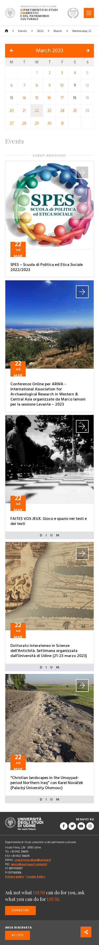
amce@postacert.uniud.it (29, 864)
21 (24, 110)
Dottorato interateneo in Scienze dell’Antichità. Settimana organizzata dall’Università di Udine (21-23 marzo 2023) (48, 651)
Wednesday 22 (81, 31)
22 (37, 110)
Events (22, 31)
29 (37, 123)
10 (62, 85)
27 (11, 123)
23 (49, 110)
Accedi (18, 935)
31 (62, 123)
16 (49, 98)
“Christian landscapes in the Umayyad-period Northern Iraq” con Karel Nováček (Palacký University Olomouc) (46, 783)
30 (49, 123)
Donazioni (20, 910)
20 (11, 110)
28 (24, 123)
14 (24, 98)
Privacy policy (14, 877)
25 (75, 110)
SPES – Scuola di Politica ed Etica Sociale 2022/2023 (46, 267)
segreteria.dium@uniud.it (32, 860)
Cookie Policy (35, 877)
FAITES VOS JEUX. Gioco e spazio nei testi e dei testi (48, 521)
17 (62, 98)
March (58, 31)
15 (36, 98)
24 (62, 110)
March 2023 (49, 50)
